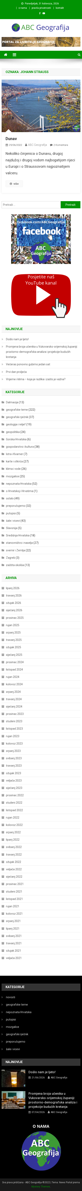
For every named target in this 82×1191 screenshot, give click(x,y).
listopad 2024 (14, 669)
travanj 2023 (14, 765)
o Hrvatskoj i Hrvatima (19, 491)
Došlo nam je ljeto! (17, 339)
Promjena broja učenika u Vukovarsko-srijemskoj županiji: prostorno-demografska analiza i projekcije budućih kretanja (42, 352)
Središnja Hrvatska (17, 535)
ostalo (10, 498)
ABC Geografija (37, 144)
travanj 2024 (14, 699)
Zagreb (10, 557)
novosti (10, 997)
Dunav (11, 138)
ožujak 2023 (13, 773)
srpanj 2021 (13, 921)
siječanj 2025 (14, 654)
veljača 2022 (14, 869)
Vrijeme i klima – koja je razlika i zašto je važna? (35, 379)
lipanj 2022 (13, 839)
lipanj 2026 (13, 588)
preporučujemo (15, 505)
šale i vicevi (13, 520)
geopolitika (13, 432)
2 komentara (61, 144)
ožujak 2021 (13, 950)
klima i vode (13, 468)
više (16, 183)
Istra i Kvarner (14, 454)
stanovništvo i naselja (19, 542)
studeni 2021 (14, 891)
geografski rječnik (17, 417)
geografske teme (17, 409)
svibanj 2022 (14, 847)
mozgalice (12, 476)
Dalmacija (12, 402)
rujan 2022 (12, 817)
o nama (23, 8)
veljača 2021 (14, 958)
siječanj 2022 (14, 876)
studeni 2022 (14, 802)
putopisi (11, 513)
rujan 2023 (12, 736)
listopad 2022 (14, 810)
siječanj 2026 (14, 610)
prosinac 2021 (15, 884)
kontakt (60, 8)
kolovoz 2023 (14, 743)
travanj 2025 (14, 639)
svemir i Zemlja (15, 550)
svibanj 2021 (14, 936)
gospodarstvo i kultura (20, 446)
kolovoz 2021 (14, 913)
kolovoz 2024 (14, 684)
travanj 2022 (14, 854)
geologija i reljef (16, 424)
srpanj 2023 (13, 750)
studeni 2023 (14, 721)
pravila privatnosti (41, 8)
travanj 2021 (14, 943)
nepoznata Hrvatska (18, 483)
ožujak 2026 (13, 602)
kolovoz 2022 (14, 824)
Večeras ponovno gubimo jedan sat (28, 364)
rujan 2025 (12, 625)
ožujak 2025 (13, 647)
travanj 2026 (14, 595)
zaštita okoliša (15, 565)
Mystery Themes (40, 1186)
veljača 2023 (14, 780)
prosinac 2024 (15, 662)
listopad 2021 (14, 899)
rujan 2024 (12, 676)
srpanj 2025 (13, 632)
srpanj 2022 (13, 832)
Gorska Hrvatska (16, 439)
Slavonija (11, 528)
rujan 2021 (12, 906)
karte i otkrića (14, 461)
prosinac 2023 (15, 713)
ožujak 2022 (13, 862)
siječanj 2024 (14, 706)
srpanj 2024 (13, 691)
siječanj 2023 (14, 787)
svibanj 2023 (14, 758)
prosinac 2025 (15, 617)
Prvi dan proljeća (16, 371)
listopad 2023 (14, 728)
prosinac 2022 (15, 795)
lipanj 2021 (13, 928)
